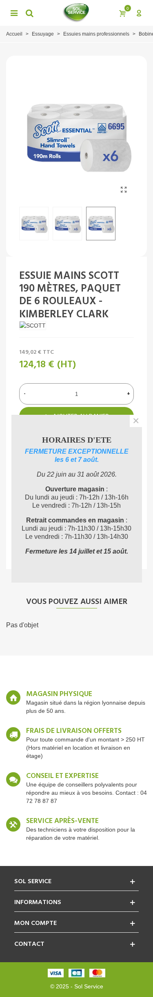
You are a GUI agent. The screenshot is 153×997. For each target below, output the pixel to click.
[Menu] (14, 12)
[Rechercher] (29, 12)
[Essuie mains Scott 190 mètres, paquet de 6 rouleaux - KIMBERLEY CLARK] (124, 190)
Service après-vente (62, 821)
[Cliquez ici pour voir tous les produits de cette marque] (32, 325)
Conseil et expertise (62, 776)
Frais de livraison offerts (74, 731)
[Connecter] (138, 12)
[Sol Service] (75, 12)
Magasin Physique (59, 694)
